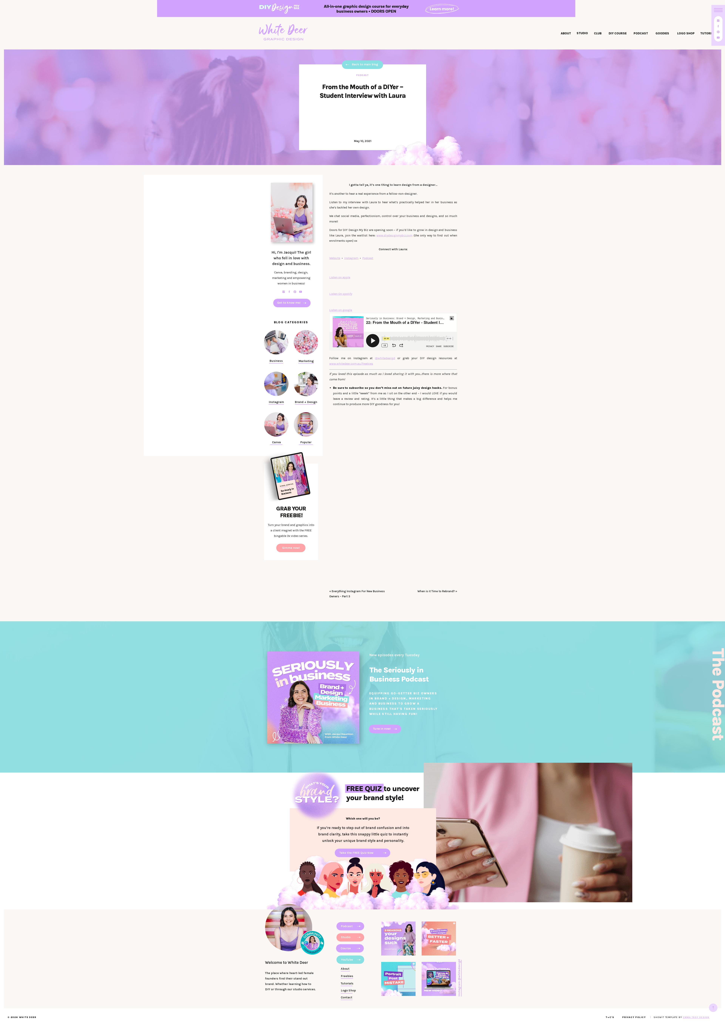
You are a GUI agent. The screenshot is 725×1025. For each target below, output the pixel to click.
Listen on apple (339, 277)
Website (334, 258)
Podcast (362, 75)
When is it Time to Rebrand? (436, 591)
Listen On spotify (340, 294)
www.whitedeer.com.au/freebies (351, 363)
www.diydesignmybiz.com (394, 235)
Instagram (351, 258)
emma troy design (696, 1017)
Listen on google (340, 310)
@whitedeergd (385, 358)
